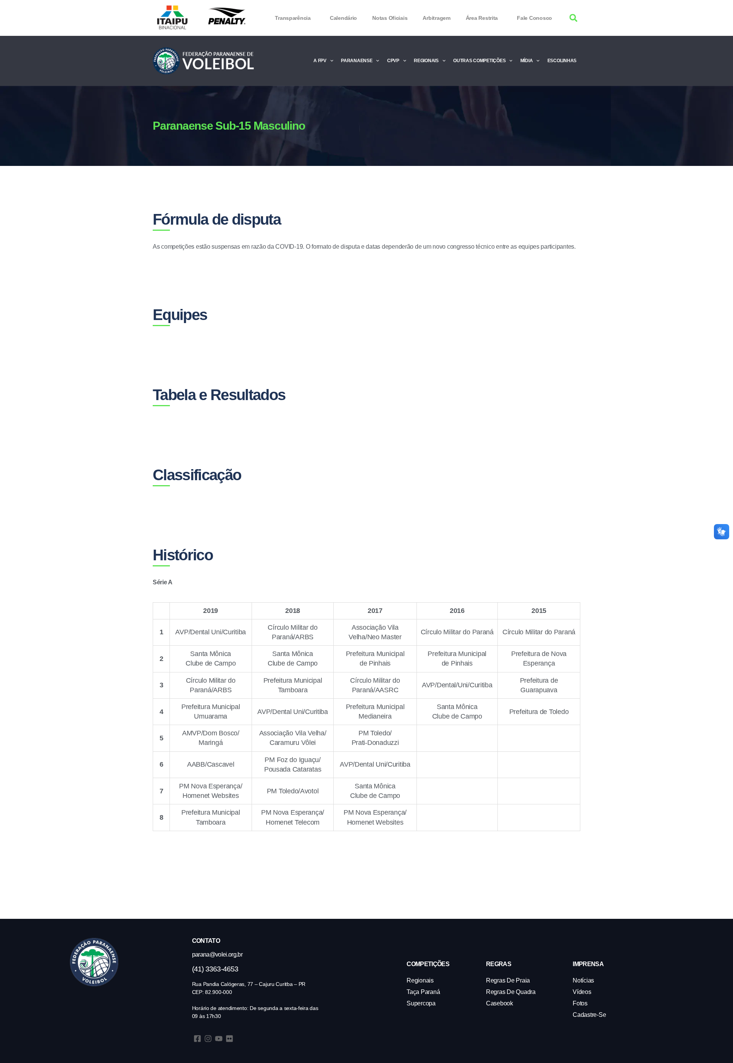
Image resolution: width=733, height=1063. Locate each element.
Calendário (343, 18)
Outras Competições (479, 60)
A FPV (319, 60)
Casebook (499, 1003)
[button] (573, 18)
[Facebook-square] (197, 1038)
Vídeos (582, 992)
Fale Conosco (534, 18)
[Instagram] (208, 1038)
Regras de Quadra (511, 992)
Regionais (426, 60)
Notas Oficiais (389, 18)
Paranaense (356, 60)
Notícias (583, 980)
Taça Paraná (423, 992)
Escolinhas (561, 60)
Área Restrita (482, 18)
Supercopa (421, 1003)
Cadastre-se (589, 1015)
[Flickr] (229, 1038)
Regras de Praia (508, 980)
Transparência (293, 18)
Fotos (580, 1003)
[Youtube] (218, 1038)
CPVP (393, 60)
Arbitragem (436, 18)
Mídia (526, 60)
